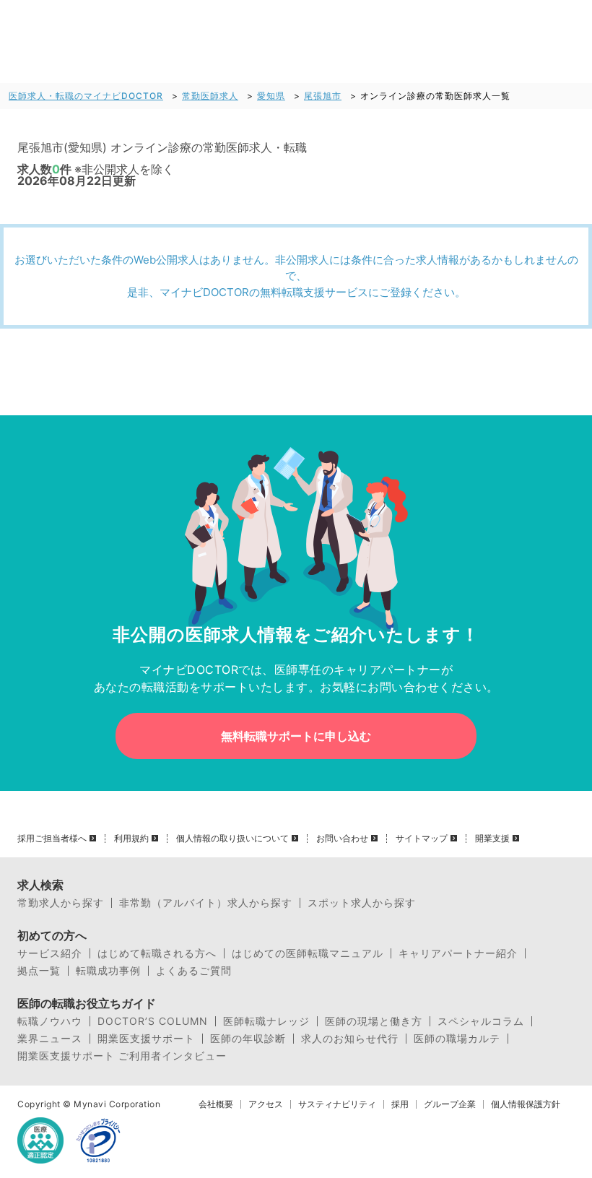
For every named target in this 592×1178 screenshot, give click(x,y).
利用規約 (131, 838)
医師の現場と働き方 (373, 1021)
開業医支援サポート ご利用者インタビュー (122, 1056)
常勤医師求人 (210, 95)
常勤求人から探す (60, 903)
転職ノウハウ (49, 1021)
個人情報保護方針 (525, 1104)
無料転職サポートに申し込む (296, 736)
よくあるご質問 (194, 971)
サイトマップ (422, 838)
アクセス (265, 1104)
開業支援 (492, 838)
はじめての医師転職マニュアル (307, 953)
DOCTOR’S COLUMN (152, 1021)
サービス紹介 (49, 953)
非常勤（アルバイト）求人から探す (205, 903)
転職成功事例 (108, 971)
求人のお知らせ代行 (350, 1039)
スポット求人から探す (362, 903)
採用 (400, 1104)
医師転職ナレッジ (266, 1021)
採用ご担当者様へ (52, 838)
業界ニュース (49, 1039)
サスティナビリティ (337, 1104)
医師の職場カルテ (457, 1039)
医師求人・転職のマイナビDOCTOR (86, 95)
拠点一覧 (39, 971)
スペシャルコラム (481, 1021)
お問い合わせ (342, 838)
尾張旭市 (322, 95)
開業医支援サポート (146, 1039)
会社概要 (216, 1104)
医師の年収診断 (248, 1039)
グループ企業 (450, 1104)
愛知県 (271, 95)
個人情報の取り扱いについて (232, 838)
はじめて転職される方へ (157, 953)
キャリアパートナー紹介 (458, 953)
